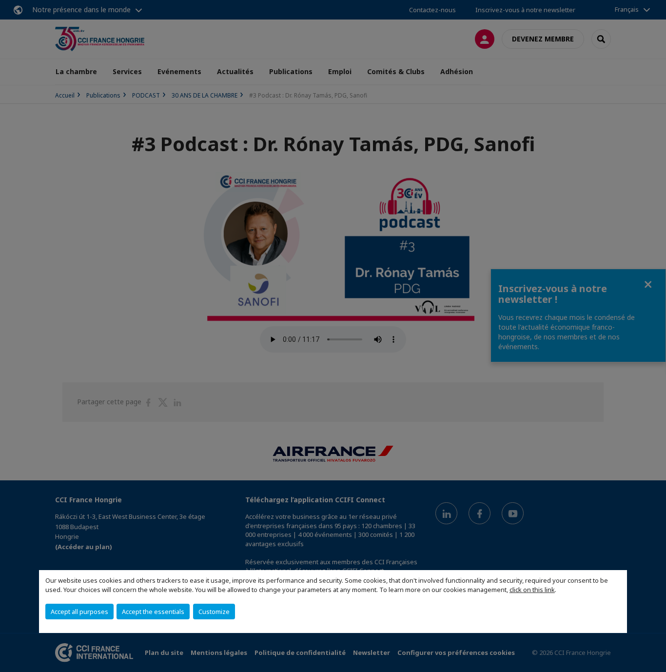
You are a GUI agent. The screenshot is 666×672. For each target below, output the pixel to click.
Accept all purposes (79, 611)
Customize (214, 611)
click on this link (532, 589)
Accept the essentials (153, 611)
